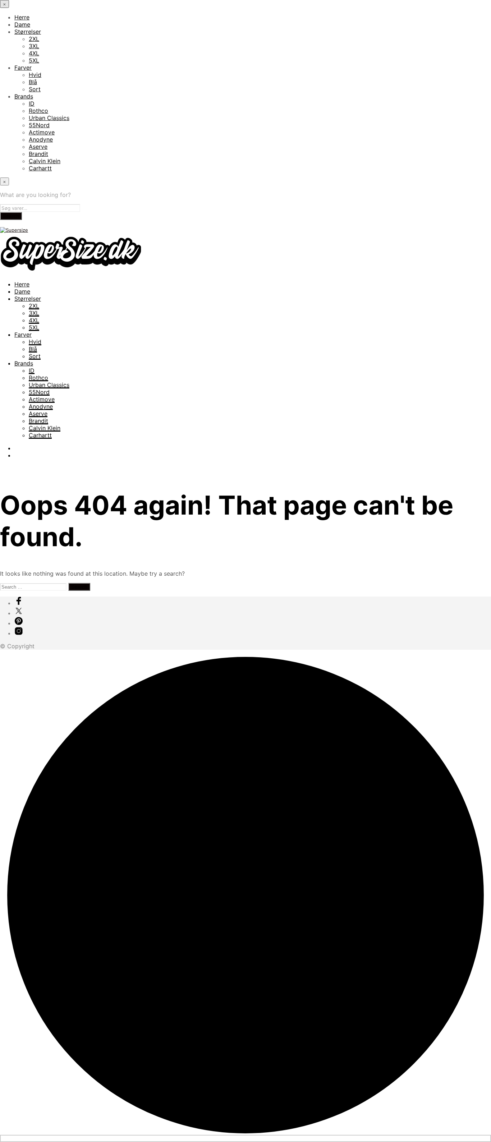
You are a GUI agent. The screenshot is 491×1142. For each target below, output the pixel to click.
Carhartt (40, 168)
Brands (23, 96)
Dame (22, 24)
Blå (33, 82)
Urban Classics (49, 117)
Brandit (38, 153)
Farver (23, 67)
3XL (34, 46)
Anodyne (41, 139)
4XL (34, 53)
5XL (34, 60)
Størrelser (27, 31)
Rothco (38, 110)
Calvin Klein (44, 161)
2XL (34, 38)
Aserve (38, 146)
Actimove (42, 132)
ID (32, 103)
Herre (21, 17)
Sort (35, 89)
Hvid (35, 74)
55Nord (39, 125)
